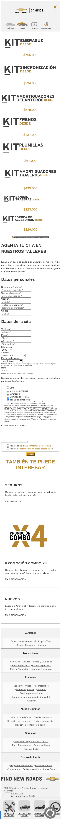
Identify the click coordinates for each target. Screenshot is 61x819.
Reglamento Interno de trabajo (31, 725)
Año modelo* (7, 341)
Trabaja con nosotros (44, 721)
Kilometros (6, 347)
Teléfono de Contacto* (12, 305)
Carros (14, 641)
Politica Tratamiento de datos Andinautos (31, 669)
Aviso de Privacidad (13, 793)
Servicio (5, 352)
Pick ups (39, 641)
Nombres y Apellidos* (11, 287)
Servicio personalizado (31, 693)
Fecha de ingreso (10, 358)
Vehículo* (5, 329)
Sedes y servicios (22, 686)
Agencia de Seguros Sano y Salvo (31, 741)
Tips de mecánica (43, 717)
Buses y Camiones (26, 645)
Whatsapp (14, 394)
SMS (12, 387)
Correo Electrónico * (11, 293)
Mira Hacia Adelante (20, 717)
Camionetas (26, 641)
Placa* (4, 335)
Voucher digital (30, 749)
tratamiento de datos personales (36, 448)
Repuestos (31, 700)
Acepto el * (31, 448)
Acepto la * (30, 445)
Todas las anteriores (19, 399)
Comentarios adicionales (13, 425)
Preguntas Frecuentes (21, 765)
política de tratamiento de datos (35, 445)
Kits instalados (41, 686)
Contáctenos (13, 769)
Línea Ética (49, 769)
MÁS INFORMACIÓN (15, 579)
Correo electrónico (18, 391)
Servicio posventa (20, 665)
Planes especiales (41, 665)
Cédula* (5, 299)
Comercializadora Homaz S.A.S (19, 796)
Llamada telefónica (19, 397)
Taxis (48, 641)
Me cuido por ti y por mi (19, 721)
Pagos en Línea (42, 745)
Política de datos (43, 765)
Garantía (41, 689)
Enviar (30, 454)
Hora (3, 367)
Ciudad (4, 311)
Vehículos (15, 661)
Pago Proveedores (21, 745)
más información (13, 501)
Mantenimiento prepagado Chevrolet (31, 697)
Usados (42, 645)
